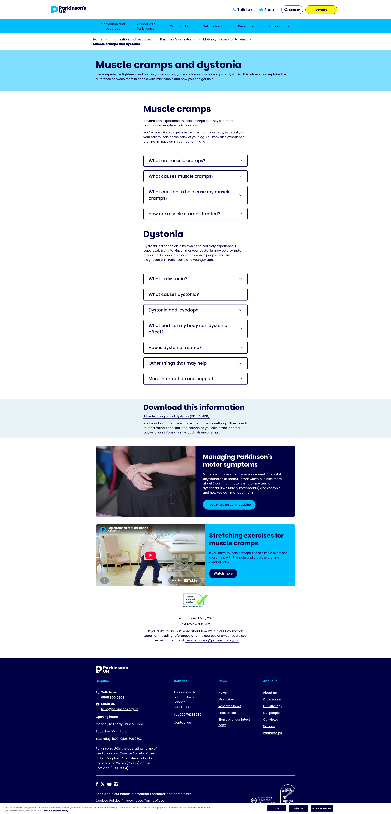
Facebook (97, 784)
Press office (227, 713)
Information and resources (112, 26)
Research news (229, 706)
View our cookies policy (55, 810)
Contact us (182, 722)
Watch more (223, 573)
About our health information (126, 794)
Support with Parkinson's (145, 26)
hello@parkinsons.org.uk (119, 709)
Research (245, 26)
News (222, 692)
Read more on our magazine (229, 505)
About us (270, 692)
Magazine (226, 699)
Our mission (272, 699)
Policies (115, 800)
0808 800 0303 (112, 697)
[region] (195, 808)
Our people (271, 713)
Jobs (99, 794)
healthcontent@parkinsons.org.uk (212, 640)
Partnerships (272, 733)
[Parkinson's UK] (68, 10)
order (223, 428)
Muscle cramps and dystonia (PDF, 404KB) (176, 416)
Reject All (298, 808)
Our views (270, 719)
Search (294, 10)
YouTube (109, 784)
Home (97, 39)
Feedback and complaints (170, 794)
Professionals (279, 26)
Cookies (102, 800)
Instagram (116, 784)
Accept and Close (321, 808)
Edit (277, 808)
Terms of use (154, 800)
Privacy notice (132, 800)
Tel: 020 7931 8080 (188, 714)
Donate (321, 9)
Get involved (212, 26)
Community (179, 26)
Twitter (102, 784)
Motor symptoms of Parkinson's (227, 39)
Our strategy (272, 706)
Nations (269, 726)
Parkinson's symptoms (177, 39)
